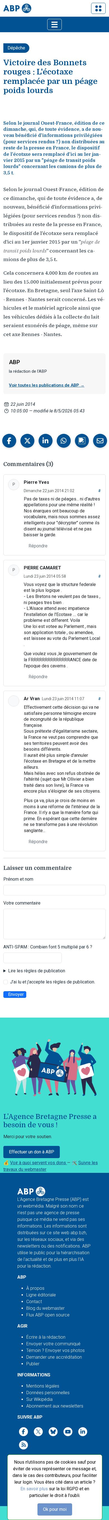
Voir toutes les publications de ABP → (46, 385)
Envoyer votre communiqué (53, 1343)
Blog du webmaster (45, 1308)
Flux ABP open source (48, 1315)
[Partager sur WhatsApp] (64, 441)
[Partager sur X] (27, 441)
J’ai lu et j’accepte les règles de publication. (52, 982)
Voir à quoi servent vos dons (38, 1162)
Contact (34, 1301)
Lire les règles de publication (36, 970)
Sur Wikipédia (39, 1399)
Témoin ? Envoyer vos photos (55, 1350)
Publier (32, 1363)
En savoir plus (34, 1488)
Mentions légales (42, 1386)
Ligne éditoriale (41, 1295)
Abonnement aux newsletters (54, 1406)
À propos (35, 1288)
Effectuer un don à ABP (31, 1152)
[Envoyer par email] (100, 441)
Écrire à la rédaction (45, 1337)
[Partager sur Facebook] (9, 441)
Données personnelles (48, 1392)
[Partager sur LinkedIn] (46, 441)
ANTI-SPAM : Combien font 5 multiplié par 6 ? (47, 947)
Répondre (38, 546)
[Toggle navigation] (98, 8)
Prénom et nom (18, 879)
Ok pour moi (55, 1509)
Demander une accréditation (54, 1357)
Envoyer (16, 994)
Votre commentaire (22, 903)
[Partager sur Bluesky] (82, 441)
